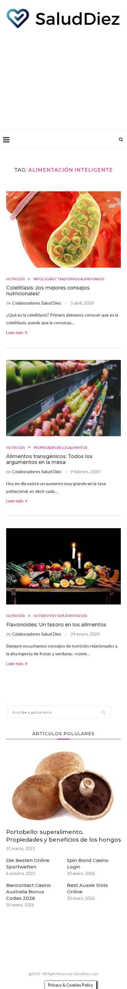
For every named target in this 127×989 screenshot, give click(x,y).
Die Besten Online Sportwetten (28, 863)
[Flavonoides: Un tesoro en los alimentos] (63, 566)
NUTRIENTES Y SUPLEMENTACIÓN (60, 616)
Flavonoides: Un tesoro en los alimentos (56, 625)
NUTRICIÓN (15, 279)
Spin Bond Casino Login (88, 863)
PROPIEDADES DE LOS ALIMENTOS (60, 447)
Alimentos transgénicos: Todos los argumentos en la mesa (49, 459)
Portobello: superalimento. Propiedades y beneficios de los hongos (63, 836)
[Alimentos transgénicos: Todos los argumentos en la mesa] (63, 398)
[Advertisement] (63, 78)
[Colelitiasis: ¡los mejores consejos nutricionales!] (63, 229)
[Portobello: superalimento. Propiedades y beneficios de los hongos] (63, 786)
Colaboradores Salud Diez (36, 302)
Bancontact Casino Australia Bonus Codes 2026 (28, 891)
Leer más (14, 332)
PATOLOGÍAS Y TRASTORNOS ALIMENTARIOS (69, 279)
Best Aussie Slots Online (87, 888)
